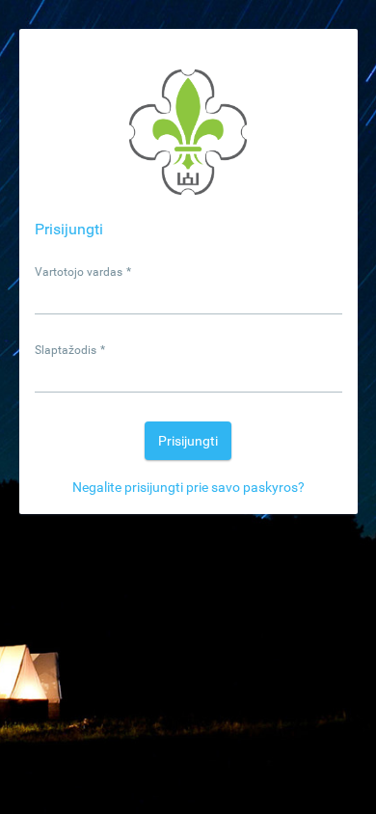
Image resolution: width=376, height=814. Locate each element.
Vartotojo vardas (83, 272)
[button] (188, 440)
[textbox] (188, 296)
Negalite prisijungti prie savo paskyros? (188, 487)
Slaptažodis (70, 350)
